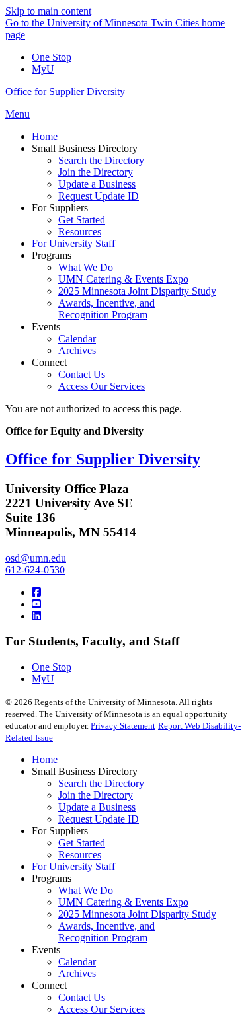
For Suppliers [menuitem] (60, 207)
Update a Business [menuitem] (97, 184)
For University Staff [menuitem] (73, 243)
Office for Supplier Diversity (65, 91)
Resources (79, 854)
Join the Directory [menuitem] (95, 172)
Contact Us (81, 997)
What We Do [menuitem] (85, 267)
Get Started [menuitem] (81, 219)
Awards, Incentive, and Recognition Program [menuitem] (106, 308)
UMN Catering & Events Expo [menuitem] (123, 279)
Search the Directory (101, 783)
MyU (43, 69)
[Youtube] (36, 604)
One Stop (51, 57)
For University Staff (73, 866)
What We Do (85, 890)
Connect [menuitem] (49, 362)
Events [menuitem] (46, 326)
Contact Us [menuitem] (81, 374)
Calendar (77, 961)
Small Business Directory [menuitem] (85, 148)
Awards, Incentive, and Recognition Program (106, 931)
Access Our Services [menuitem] (101, 386)
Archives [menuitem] (77, 350)
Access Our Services (101, 1009)
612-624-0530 (35, 569)
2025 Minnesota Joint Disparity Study (137, 914)
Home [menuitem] (45, 136)
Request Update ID (98, 818)
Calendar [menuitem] (77, 338)
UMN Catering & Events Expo (123, 902)
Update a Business (97, 807)
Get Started (81, 842)
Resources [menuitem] (79, 231)
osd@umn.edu (35, 558)
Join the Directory (95, 795)
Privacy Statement (123, 726)
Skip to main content (48, 11)
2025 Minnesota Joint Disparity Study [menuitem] (137, 291)
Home (45, 759)
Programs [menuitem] (51, 255)
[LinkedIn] (36, 616)
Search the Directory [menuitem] (101, 160)
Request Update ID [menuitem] (98, 196)
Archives (77, 973)
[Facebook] (36, 592)
